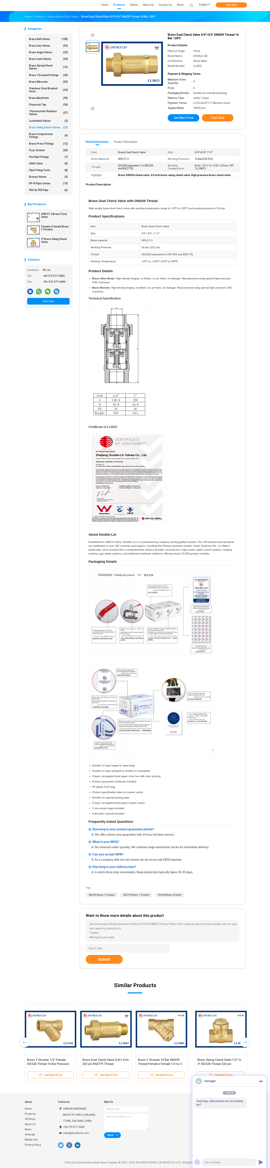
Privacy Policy (33, 1144)
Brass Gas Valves (48, 45)
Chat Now (231, 4)
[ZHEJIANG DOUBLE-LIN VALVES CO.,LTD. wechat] (48, 291)
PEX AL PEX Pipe (48, 190)
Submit (104, 959)
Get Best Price (183, 118)
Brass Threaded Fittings (48, 75)
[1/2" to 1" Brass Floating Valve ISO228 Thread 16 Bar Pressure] (217, 1029)
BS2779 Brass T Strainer (136, 895)
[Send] (261, 1162)
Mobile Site (31, 1139)
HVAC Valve (48, 163)
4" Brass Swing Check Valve (54, 240)
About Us (30, 1124)
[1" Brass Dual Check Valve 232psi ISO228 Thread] (161, 1029)
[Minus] (261, 1081)
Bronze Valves (48, 176)
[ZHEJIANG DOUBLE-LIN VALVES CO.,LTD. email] (30, 291)
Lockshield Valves (48, 120)
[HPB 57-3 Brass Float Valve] (33, 217)
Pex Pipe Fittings (48, 156)
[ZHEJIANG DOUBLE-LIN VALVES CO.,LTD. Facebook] (69, 1145)
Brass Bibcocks (48, 81)
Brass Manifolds (48, 97)
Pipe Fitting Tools (48, 170)
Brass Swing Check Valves (48, 127)
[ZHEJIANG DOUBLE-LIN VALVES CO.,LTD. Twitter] (61, 1145)
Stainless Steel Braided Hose (48, 90)
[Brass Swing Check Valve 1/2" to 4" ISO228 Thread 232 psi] (50, 1029)
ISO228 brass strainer (169, 895)
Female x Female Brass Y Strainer (55, 228)
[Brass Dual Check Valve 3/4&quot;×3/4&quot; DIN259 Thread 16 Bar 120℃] (132, 64)
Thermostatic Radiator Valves (48, 113)
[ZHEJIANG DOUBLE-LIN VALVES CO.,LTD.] (39, 5)
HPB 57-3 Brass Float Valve (54, 215)
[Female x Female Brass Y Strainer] (33, 230)
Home (28, 1108)
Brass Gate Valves (48, 58)
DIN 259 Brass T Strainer (102, 895)
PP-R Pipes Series (48, 183)
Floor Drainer (48, 150)
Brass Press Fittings (48, 143)
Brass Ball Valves (48, 39)
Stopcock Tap (48, 104)
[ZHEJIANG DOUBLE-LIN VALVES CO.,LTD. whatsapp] (39, 291)
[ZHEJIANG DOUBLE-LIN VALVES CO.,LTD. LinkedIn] (78, 1145)
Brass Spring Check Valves (48, 67)
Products (30, 1113)
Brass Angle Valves (48, 52)
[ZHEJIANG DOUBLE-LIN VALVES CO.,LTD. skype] (57, 291)
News (28, 1129)
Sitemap (30, 1134)
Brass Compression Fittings (48, 135)
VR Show (30, 1119)
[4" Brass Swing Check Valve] (33, 242)
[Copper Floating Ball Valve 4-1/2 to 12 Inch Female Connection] (106, 1029)
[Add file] (197, 1162)
